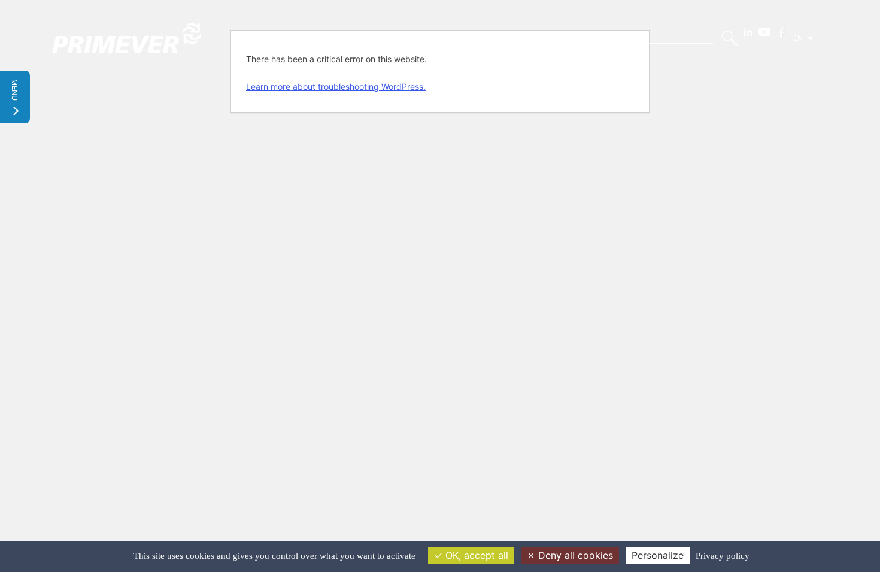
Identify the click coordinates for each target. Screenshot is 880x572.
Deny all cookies (574, 555)
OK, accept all (475, 555)
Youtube (764, 32)
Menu (15, 91)
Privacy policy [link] (722, 556)
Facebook (781, 33)
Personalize (658, 555)
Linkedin (748, 32)
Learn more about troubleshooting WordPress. (336, 86)
